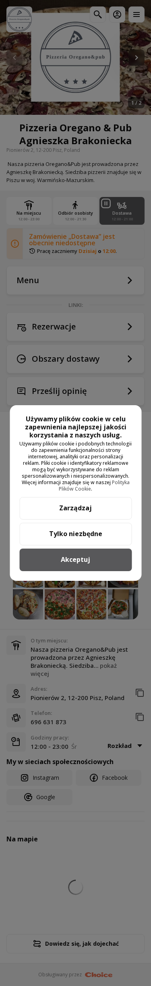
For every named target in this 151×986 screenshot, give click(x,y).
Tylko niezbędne (75, 533)
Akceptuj (75, 559)
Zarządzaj (75, 507)
